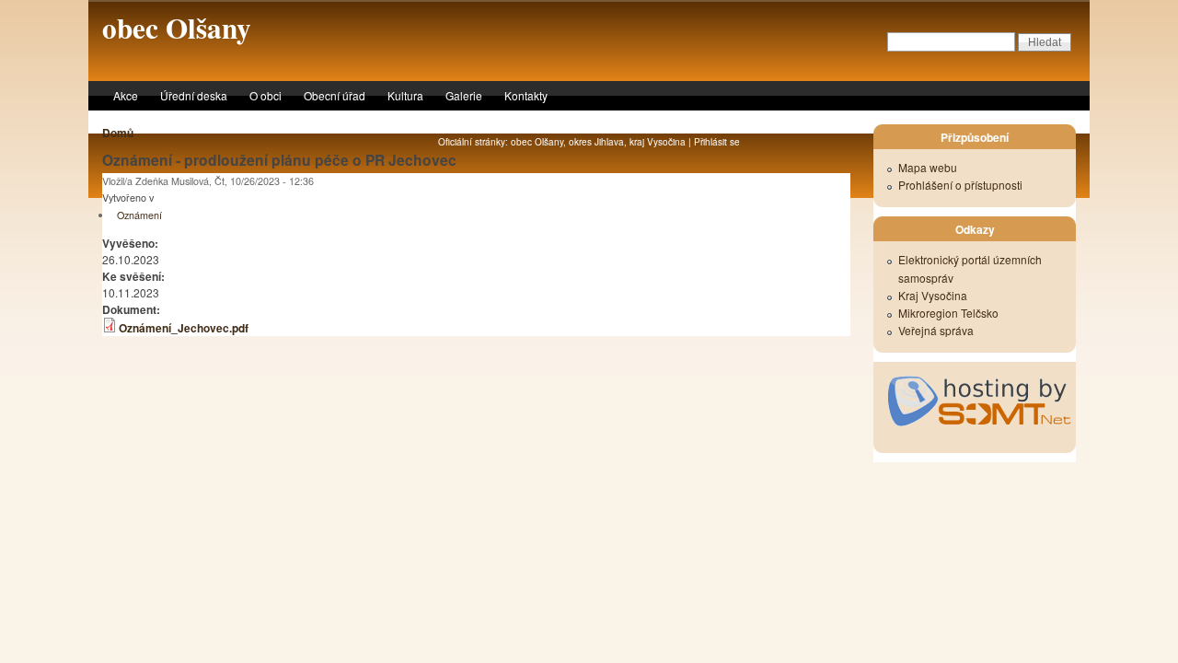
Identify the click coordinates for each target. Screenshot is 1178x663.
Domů (117, 132)
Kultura (405, 95)
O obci (265, 95)
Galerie (463, 95)
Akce (125, 95)
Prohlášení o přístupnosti (960, 184)
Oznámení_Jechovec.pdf (183, 328)
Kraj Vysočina (932, 295)
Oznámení (139, 215)
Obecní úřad (334, 95)
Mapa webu (927, 167)
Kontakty (526, 95)
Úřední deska (193, 95)
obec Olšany (176, 27)
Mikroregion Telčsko (948, 312)
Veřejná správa (936, 330)
